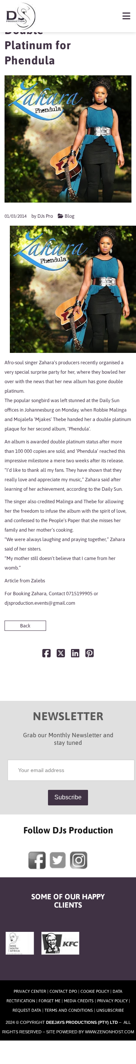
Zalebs (38, 580)
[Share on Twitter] (61, 655)
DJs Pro (45, 216)
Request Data (26, 1010)
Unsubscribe (110, 1010)
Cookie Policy (94, 991)
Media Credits (79, 1000)
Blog (69, 216)
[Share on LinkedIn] (75, 655)
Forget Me (49, 1000)
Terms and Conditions (69, 1010)
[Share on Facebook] (46, 655)
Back (25, 626)
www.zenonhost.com (109, 1032)
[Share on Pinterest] (89, 655)
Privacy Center (30, 991)
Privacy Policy (112, 1000)
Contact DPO (63, 991)
